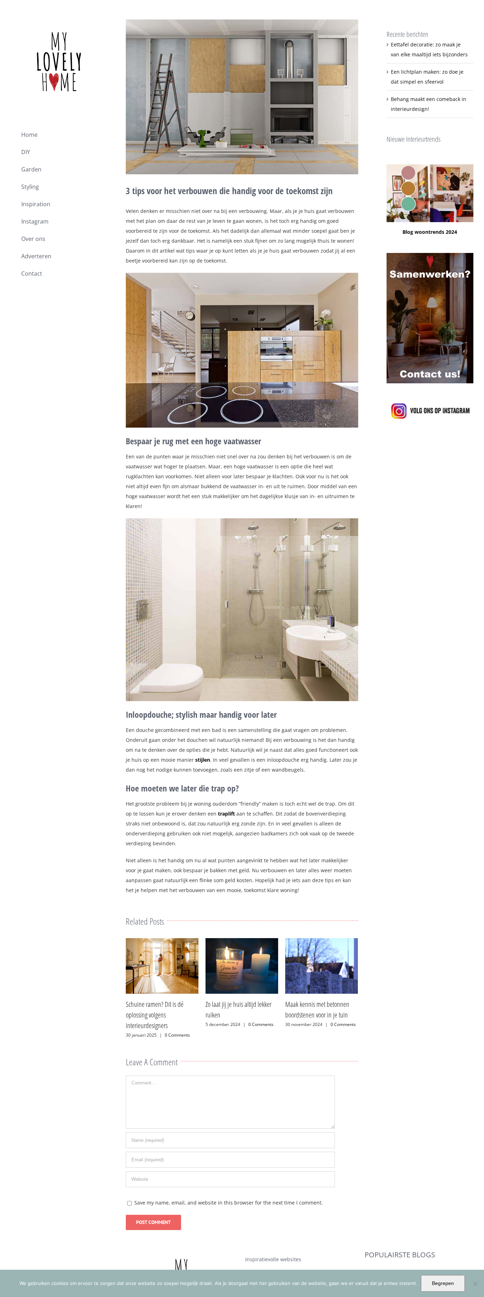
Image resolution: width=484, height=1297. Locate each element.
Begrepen (443, 1283)
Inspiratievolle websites (273, 1248)
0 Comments (181, 1024)
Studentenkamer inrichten (396, 1264)
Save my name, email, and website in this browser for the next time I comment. (228, 1192)
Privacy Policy (261, 1263)
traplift (226, 813)
